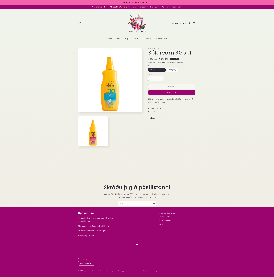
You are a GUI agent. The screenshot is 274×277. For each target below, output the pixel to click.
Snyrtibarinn (88, 271)
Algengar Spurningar (167, 213)
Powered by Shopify (98, 271)
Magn (150, 74)
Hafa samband (165, 221)
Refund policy (111, 271)
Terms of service (135, 271)
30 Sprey (173, 70)
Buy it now (172, 92)
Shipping (163, 62)
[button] (80, 23)
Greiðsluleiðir (164, 217)
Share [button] (152, 118)
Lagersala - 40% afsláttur (135, 2)
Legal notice (159, 271)
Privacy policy (122, 271)
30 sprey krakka (158, 70)
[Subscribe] (153, 203)
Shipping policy (148, 271)
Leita (161, 224)
